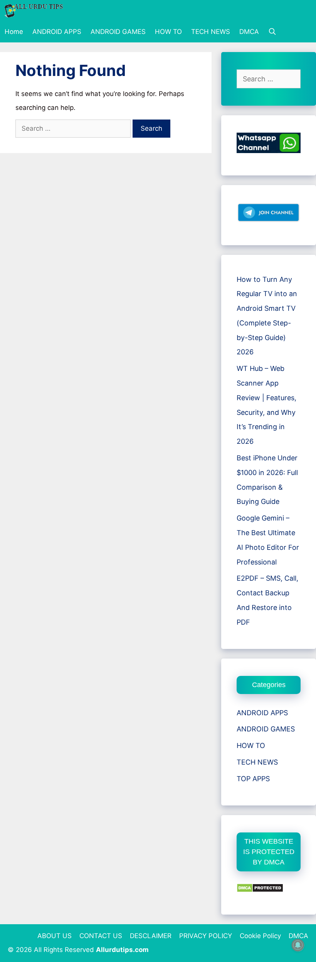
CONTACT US (100, 936)
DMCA (249, 31)
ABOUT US (54, 936)
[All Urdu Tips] (36, 10)
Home (14, 31)
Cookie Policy (260, 936)
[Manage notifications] (298, 945)
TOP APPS (253, 779)
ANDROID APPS (56, 31)
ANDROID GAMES (118, 31)
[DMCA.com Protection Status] (260, 890)
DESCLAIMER (150, 936)
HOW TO (168, 31)
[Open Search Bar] (272, 31)
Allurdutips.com (122, 950)
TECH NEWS (210, 31)
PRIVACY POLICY (205, 936)
